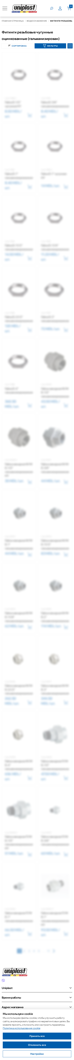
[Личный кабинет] (62, 8)
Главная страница (13, 21)
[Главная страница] (24, 8)
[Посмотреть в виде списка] (70, 45)
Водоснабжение (37, 21)
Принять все (37, 1036)
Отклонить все (37, 1044)
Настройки (37, 1053)
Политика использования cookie (21, 1028)
